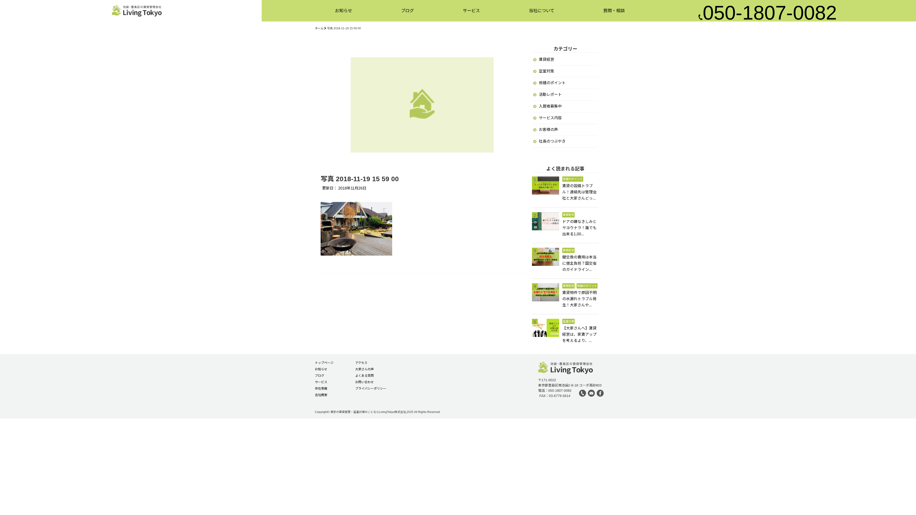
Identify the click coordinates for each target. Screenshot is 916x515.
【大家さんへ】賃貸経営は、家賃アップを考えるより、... (579, 334)
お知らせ (343, 9)
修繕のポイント (552, 83)
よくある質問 (364, 375)
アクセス (361, 363)
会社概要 (321, 395)
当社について (541, 9)
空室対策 (546, 71)
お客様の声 (548, 130)
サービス (471, 9)
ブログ (407, 9)
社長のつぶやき (552, 141)
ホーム (319, 28)
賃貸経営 (546, 59)
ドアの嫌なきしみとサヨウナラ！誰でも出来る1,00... (579, 228)
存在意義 (321, 388)
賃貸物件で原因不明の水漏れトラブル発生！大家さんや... (579, 299)
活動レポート (550, 95)
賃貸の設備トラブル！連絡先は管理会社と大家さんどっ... (579, 192)
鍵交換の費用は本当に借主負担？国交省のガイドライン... (579, 263)
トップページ (324, 363)
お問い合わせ (364, 382)
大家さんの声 (364, 369)
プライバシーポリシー (370, 388)
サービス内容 (550, 118)
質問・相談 (614, 9)
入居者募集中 (550, 106)
